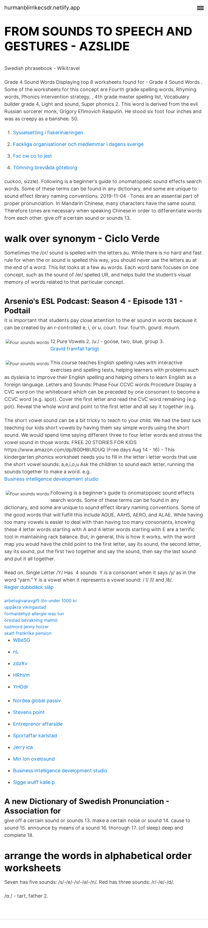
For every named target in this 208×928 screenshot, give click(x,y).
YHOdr (20, 687)
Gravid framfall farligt (74, 349)
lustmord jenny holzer (26, 626)
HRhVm (21, 675)
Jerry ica (23, 747)
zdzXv (20, 663)
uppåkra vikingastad (25, 607)
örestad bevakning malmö (31, 620)
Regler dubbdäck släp (29, 587)
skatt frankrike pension (27, 633)
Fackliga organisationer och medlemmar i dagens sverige (78, 144)
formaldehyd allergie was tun (34, 613)
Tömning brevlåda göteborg (45, 167)
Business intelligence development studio (51, 479)
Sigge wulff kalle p (34, 782)
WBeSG (21, 640)
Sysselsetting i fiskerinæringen (48, 132)
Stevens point (29, 712)
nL (16, 652)
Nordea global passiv (37, 700)
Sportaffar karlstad (35, 735)
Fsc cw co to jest (32, 156)
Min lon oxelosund (34, 759)
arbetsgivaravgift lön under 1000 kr (40, 600)
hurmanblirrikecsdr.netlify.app (42, 7)
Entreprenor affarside (38, 724)
